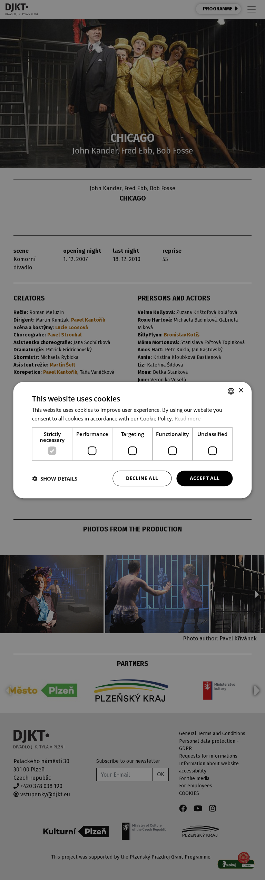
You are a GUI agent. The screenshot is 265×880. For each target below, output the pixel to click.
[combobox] (231, 391)
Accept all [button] (205, 478)
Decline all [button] (142, 478)
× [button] (240, 390)
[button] (54, 478)
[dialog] (132, 440)
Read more (187, 418)
